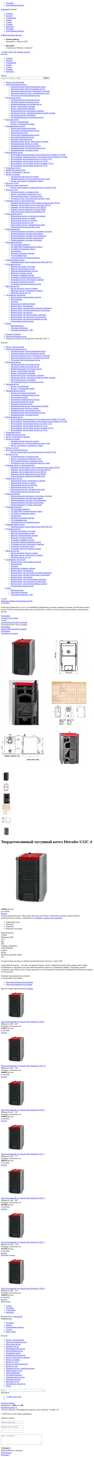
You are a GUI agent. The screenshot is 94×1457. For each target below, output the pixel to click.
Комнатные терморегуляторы (23, 304)
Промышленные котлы (15, 126)
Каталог (9, 16)
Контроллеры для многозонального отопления (30, 310)
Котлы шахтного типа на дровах (24, 288)
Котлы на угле (12, 190)
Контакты (10, 27)
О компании (11, 18)
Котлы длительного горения (17, 172)
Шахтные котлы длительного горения (26, 291)
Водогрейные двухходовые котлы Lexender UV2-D (32, 163)
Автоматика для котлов (15, 295)
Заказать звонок (23, 52)
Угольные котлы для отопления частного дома (30, 198)
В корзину (5, 1455)
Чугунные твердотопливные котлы (25, 95)
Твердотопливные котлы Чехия (19, 984)
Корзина (4, 9)
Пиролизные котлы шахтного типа (25, 227)
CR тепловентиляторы (20, 245)
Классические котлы (19, 133)
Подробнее (5, 616)
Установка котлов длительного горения (27, 280)
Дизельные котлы (13, 168)
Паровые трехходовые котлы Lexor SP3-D (28, 209)
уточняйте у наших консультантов (48, 918)
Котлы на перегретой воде (17, 185)
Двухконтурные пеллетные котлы (25, 102)
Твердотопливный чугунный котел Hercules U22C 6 (22, 1242)
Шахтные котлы (12, 286)
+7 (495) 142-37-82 (8, 52)
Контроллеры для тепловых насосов (26, 297)
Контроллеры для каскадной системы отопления (31, 308)
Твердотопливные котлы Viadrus (19, 982)
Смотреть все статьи (9, 618)
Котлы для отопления (15, 82)
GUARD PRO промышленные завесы (26, 247)
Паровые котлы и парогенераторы (20, 201)
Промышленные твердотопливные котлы (28, 148)
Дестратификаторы (19, 255)
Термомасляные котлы (15, 260)
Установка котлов (13, 264)
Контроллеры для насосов (21, 312)
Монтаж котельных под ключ (23, 266)
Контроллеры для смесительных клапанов (28, 315)
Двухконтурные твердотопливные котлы (28, 89)
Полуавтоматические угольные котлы (26, 196)
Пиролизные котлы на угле (22, 223)
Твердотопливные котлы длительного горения (30, 91)
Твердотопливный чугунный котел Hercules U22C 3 (22, 1154)
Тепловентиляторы (14, 242)
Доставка (10, 3)
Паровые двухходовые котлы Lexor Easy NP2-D (31, 205)
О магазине (10, 1310)
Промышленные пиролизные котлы (26, 146)
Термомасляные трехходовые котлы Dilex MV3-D (31, 262)
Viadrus (30, 989)
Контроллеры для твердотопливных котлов (29, 319)
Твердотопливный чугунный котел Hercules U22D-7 (23, 1022)
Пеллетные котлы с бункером (23, 115)
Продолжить (6, 1453)
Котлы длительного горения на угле (26, 194)
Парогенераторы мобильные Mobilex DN (28, 212)
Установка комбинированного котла (26, 277)
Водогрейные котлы (14, 152)
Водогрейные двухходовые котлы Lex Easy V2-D (31, 159)
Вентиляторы (16, 299)
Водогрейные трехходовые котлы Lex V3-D (29, 166)
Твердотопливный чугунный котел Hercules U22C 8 (22, 1198)
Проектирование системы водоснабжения (28, 236)
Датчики (14, 302)
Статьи (9, 22)
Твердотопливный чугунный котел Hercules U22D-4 (23, 1288)
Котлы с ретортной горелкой (23, 106)
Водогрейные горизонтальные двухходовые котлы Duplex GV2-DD (39, 157)
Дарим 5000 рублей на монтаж (14, 629)
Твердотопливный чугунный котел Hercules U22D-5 (23, 1110)
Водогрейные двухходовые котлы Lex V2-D (29, 161)
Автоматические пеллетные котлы (25, 100)
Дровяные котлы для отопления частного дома (30, 179)
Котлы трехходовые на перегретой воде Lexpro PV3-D (33, 187)
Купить (4, 913)
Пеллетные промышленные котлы (25, 135)
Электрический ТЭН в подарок (14, 622)
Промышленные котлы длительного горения (29, 141)
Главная (9, 13)
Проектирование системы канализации (27, 238)
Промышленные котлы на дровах (25, 144)
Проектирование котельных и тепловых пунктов (31, 231)
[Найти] (44, 1390)
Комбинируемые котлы (15, 170)
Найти (46, 78)
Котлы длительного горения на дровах (27, 181)
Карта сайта (11, 1332)
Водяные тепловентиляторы (22, 253)
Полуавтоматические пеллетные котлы (27, 117)
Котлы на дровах (13, 174)
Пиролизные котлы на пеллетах (24, 220)
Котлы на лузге (12, 183)
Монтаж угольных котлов (21, 273)
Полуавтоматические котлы (22, 137)
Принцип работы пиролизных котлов (16, 601)
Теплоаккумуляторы (19, 328)
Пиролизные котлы (14, 214)
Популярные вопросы (15, 5)
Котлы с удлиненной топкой (23, 124)
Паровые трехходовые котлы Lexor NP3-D (28, 207)
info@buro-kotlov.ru (9, 1407)
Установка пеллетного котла (22, 282)
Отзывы (9, 24)
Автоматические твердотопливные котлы (28, 87)
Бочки (8, 323)
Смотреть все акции (9, 633)
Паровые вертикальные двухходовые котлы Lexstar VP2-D (35, 203)
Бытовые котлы (12, 120)
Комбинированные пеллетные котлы (26, 104)
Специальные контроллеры (22, 321)
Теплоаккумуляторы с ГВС (22, 330)
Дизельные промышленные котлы (25, 130)
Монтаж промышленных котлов (24, 271)
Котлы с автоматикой (20, 122)
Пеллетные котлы (13, 98)
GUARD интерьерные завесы (23, 249)
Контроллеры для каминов (22, 306)
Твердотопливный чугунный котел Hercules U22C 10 (23, 1066)
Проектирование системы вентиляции (27, 234)
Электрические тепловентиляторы (25, 258)
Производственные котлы (21, 139)
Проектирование (13, 229)
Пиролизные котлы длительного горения (28, 216)
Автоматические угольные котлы (25, 192)
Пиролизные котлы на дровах (23, 218)
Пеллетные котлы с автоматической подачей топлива (33, 113)
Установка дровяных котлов (22, 275)
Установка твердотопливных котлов (26, 284)
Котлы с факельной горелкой (23, 109)
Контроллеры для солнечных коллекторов (28, 317)
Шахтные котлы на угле (21, 293)
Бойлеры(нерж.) (17, 326)
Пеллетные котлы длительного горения (27, 111)
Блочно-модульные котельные (23, 128)
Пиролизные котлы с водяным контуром (28, 225)
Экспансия (17, 1316)
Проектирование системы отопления (26, 240)
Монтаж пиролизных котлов (23, 269)
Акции (9, 20)
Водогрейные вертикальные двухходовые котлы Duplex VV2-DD (38, 155)
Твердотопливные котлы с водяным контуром (30, 93)
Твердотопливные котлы (16, 84)
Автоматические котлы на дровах (25, 177)
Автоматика (16, 251)
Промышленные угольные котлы (24, 150)
